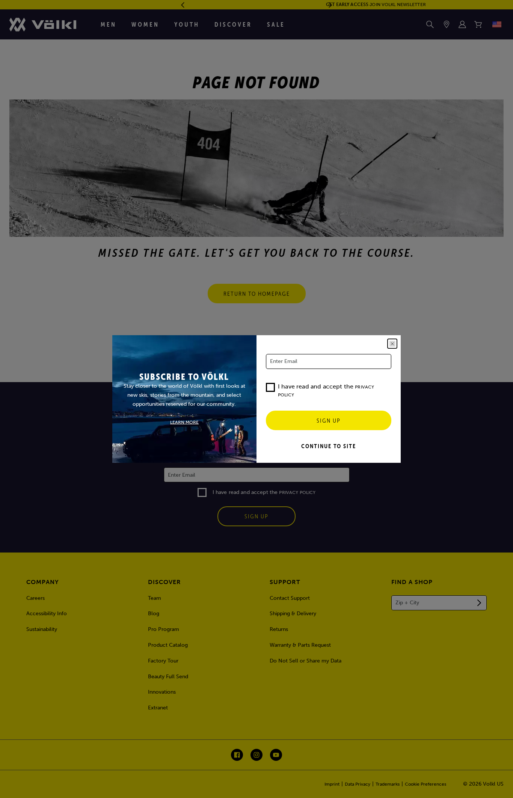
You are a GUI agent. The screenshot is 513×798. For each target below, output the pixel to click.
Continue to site (328, 446)
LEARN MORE (184, 422)
